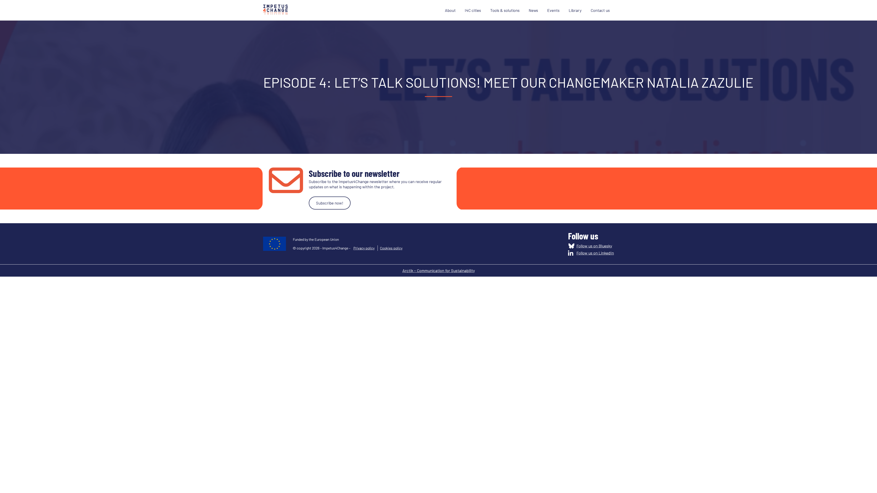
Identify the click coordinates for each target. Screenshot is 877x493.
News (533, 10)
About (450, 10)
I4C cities (473, 10)
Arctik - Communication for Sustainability (438, 270)
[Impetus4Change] (275, 10)
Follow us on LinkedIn (595, 252)
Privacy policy (364, 248)
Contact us (600, 10)
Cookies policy (391, 248)
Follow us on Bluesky (594, 245)
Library (575, 10)
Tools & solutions (505, 10)
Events (553, 10)
